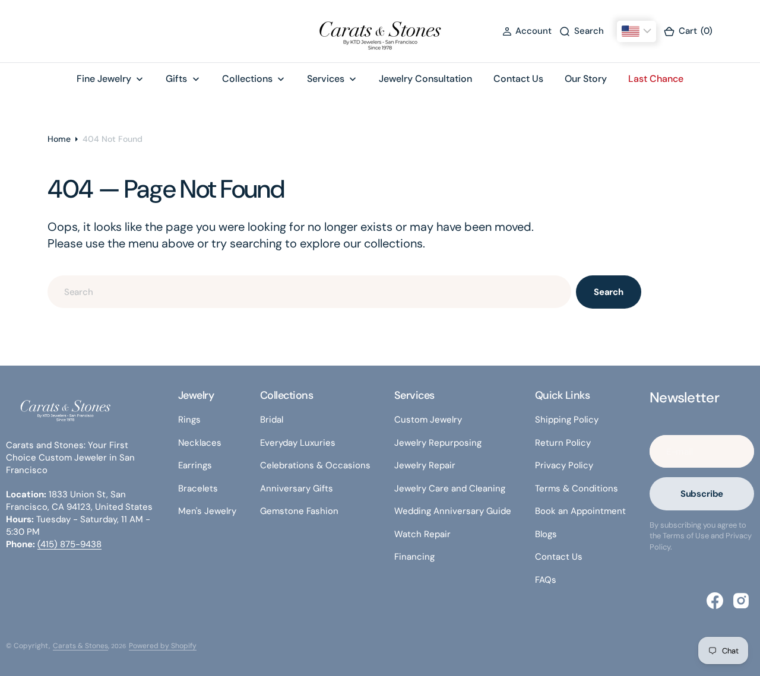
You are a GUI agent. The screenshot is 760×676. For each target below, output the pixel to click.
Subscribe (702, 494)
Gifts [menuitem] (176, 78)
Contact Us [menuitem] (518, 78)
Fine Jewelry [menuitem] (104, 78)
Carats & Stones (80, 645)
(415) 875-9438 (69, 544)
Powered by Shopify (163, 645)
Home (59, 139)
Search (608, 292)
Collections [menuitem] (247, 78)
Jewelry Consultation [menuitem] (425, 78)
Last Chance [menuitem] (655, 78)
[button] (527, 31)
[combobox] (309, 291)
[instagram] (741, 601)
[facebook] (715, 601)
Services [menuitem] (325, 78)
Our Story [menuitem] (586, 78)
